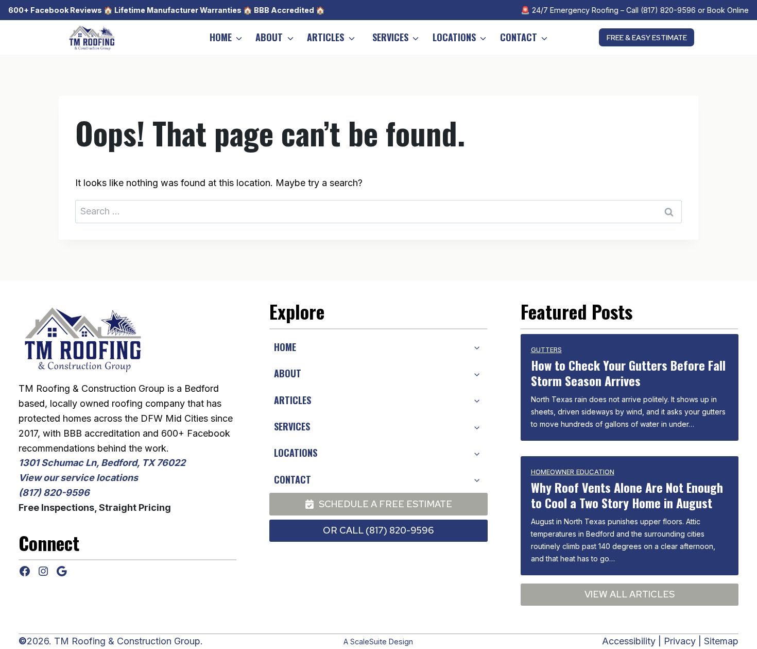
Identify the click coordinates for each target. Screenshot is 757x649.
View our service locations (78, 477)
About (269, 37)
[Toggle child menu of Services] (476, 426)
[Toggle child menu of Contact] (476, 479)
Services (390, 37)
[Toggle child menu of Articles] (476, 400)
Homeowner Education (572, 472)
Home (221, 37)
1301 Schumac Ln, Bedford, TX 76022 (102, 462)
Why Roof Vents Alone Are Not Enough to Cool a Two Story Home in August (627, 494)
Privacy (680, 641)
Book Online (728, 10)
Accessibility (629, 641)
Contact (518, 37)
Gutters (546, 349)
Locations (454, 37)
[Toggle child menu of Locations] (476, 453)
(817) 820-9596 (668, 10)
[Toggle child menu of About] (476, 373)
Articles (325, 37)
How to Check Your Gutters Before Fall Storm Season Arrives (628, 372)
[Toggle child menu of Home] (476, 347)
